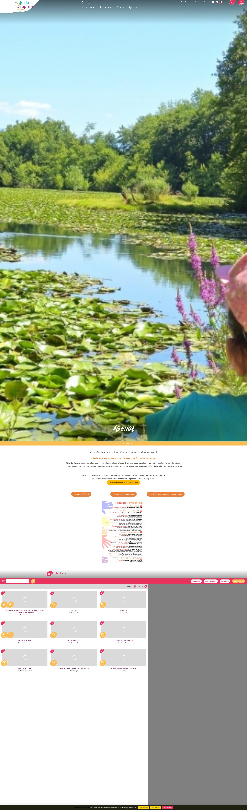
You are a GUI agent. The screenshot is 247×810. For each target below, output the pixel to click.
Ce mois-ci (225, 581)
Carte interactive (187, 2)
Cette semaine (211, 581)
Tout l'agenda (238, 581)
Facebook (213, 2)
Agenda (133, 7)
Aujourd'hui (196, 581)
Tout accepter (143, 807)
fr (222, 2)
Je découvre (88, 7)
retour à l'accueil (24, 6)
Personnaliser (167, 807)
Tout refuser (155, 807)
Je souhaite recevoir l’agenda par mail (123, 483)
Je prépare (106, 7)
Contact (207, 2)
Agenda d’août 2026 (81, 494)
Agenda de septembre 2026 (123, 494)
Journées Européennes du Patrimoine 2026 (165, 494)
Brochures (198, 2)
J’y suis (120, 7)
